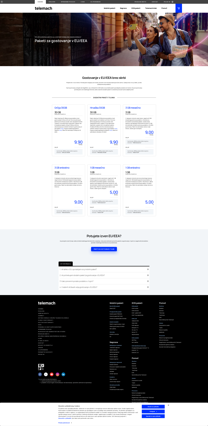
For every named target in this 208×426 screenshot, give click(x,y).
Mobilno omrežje (114, 334)
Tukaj (39, 379)
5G (110, 336)
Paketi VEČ (112, 308)
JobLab (40, 347)
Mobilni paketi (109, 8)
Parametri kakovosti (45, 352)
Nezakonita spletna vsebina (139, 400)
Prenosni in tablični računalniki (118, 367)
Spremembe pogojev (68, 2)
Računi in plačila (136, 385)
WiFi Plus (134, 340)
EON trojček (135, 308)
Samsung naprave (114, 352)
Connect (41, 315)
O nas (83, 2)
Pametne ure (113, 369)
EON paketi (136, 8)
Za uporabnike (95, 2)
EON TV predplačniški (137, 315)
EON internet (135, 310)
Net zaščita (113, 328)
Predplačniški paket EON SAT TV (140, 348)
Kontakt (155, 2)
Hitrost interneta (136, 395)
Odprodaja (112, 387)
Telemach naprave (115, 347)
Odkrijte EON (135, 321)
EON (133, 372)
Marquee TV (135, 327)
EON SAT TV (135, 350)
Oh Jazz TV (135, 330)
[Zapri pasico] (168, 405)
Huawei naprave (114, 359)
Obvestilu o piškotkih (64, 418)
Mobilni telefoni (114, 364)
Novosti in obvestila (45, 345)
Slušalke (112, 371)
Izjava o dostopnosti (45, 320)
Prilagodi (152, 411)
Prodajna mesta (140, 2)
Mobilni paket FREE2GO (116, 314)
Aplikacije (134, 387)
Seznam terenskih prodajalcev (140, 402)
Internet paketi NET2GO (116, 316)
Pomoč (164, 8)
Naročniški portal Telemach (139, 375)
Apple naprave (113, 350)
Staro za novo (43, 340)
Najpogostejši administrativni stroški (51, 331)
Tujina (133, 383)
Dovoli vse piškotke (153, 406)
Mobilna (134, 363)
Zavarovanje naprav (115, 381)
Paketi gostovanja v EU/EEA (117, 326)
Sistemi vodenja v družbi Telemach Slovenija (53, 318)
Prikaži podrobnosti (64, 422)
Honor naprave (114, 356)
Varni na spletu (43, 313)
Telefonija (134, 370)
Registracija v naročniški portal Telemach (143, 397)
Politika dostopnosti (46, 322)
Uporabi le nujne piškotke (153, 416)
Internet (134, 366)
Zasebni (40, 2)
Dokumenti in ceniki (137, 380)
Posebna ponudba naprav (117, 389)
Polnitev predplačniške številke (118, 318)
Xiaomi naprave (114, 354)
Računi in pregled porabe (138, 393)
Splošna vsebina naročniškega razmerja (52, 336)
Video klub (134, 323)
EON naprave (135, 325)
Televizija (134, 368)
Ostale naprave (114, 373)
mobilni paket (110, 88)
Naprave (123, 8)
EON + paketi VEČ (136, 313)
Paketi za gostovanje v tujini (117, 324)
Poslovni (52, 2)
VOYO (39, 324)
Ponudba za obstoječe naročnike (49, 327)
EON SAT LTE (135, 352)
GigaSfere (85, 88)
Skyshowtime (135, 334)
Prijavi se (167, 2)
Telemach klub (151, 8)
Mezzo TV (134, 332)
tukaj (62, 128)
